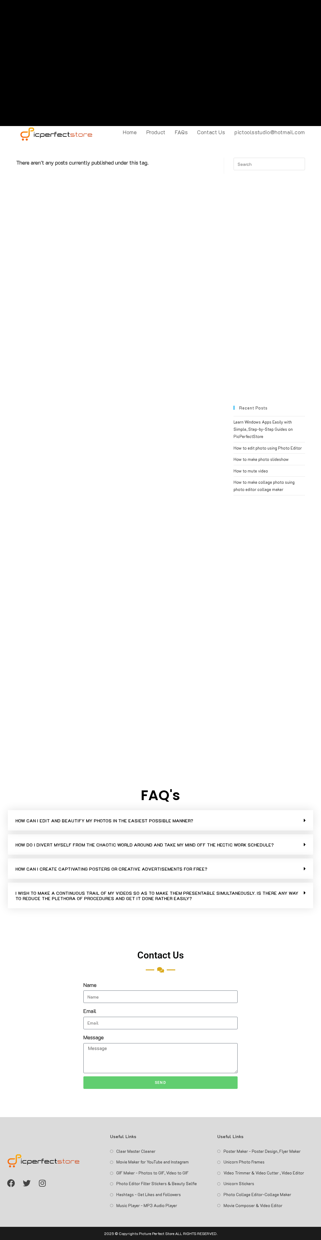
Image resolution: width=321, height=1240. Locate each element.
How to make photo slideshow (261, 459)
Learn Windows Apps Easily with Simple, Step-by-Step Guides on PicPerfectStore (263, 429)
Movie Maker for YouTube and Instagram (152, 1161)
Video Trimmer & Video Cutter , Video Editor (264, 1172)
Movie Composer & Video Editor (253, 1205)
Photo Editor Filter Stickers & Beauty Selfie (156, 1183)
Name (90, 984)
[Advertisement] (160, 63)
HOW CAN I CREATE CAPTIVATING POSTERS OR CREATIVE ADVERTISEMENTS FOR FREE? (111, 869)
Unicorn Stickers (239, 1183)
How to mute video (251, 470)
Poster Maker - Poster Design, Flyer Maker (262, 1151)
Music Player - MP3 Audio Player (146, 1205)
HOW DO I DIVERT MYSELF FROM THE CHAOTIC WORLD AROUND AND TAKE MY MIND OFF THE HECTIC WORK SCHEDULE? (144, 845)
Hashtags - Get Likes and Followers (148, 1194)
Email (89, 1010)
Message (93, 1037)
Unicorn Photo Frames (244, 1161)
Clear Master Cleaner (135, 1151)
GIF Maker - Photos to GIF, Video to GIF (152, 1172)
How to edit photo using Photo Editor (268, 448)
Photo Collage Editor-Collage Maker (257, 1194)
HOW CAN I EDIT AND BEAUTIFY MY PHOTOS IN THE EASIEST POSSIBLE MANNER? (104, 821)
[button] (160, 820)
